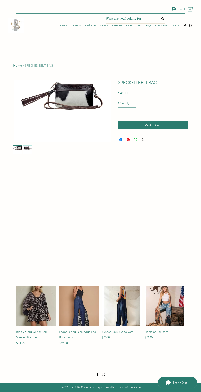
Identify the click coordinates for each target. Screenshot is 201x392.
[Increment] (133, 111)
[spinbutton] (127, 111)
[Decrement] (121, 111)
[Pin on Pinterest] (128, 139)
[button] (190, 9)
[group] (100, 316)
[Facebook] (185, 25)
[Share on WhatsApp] (135, 139)
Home (17, 65)
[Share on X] (143, 139)
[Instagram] (191, 25)
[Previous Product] (10, 305)
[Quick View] (36, 306)
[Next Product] (190, 305)
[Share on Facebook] (120, 139)
